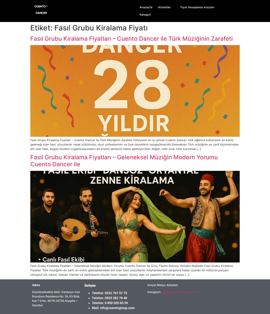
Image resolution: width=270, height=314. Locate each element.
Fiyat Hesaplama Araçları (197, 7)
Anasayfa (146, 7)
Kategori (145, 14)
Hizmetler (164, 7)
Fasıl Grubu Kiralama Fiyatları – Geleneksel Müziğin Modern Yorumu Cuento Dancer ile (124, 161)
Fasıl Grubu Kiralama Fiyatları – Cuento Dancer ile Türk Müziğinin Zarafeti (131, 38)
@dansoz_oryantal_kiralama (180, 292)
